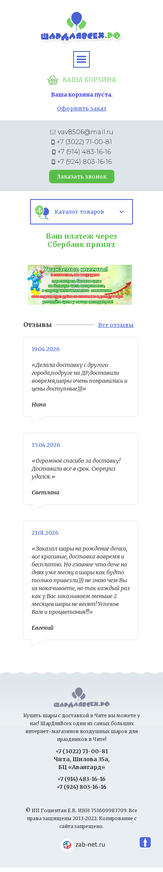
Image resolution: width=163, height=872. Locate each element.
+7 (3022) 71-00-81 (84, 142)
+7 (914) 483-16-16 (84, 152)
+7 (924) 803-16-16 (84, 161)
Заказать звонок (81, 176)
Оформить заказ (81, 108)
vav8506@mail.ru (86, 132)
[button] (81, 59)
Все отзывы (116, 325)
